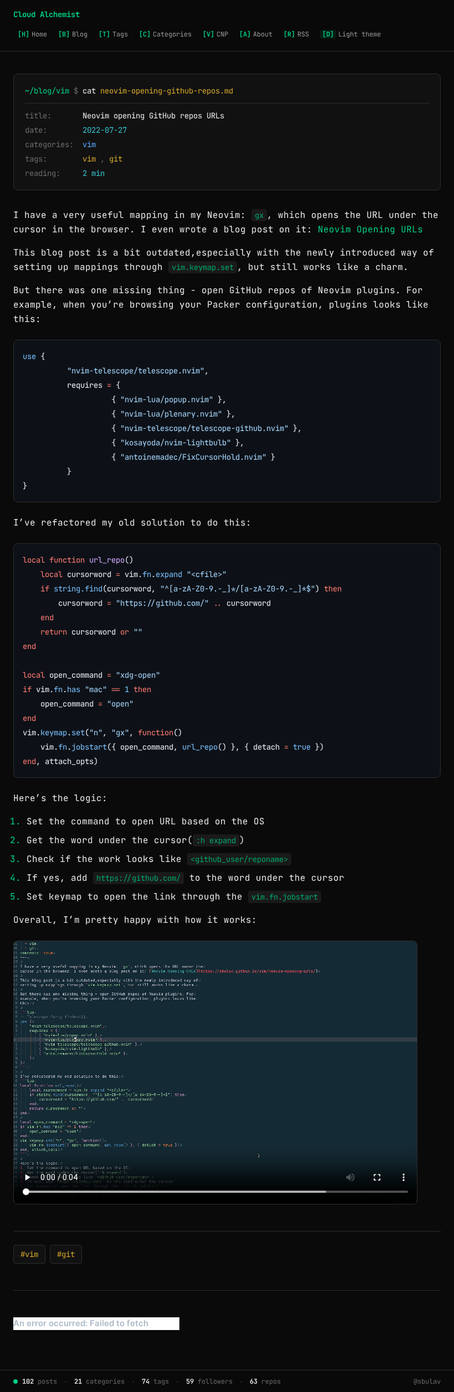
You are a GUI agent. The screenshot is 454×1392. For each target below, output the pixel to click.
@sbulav (427, 1381)
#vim (29, 1254)
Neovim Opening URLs (370, 229)
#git (66, 1254)
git (115, 159)
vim (89, 144)
